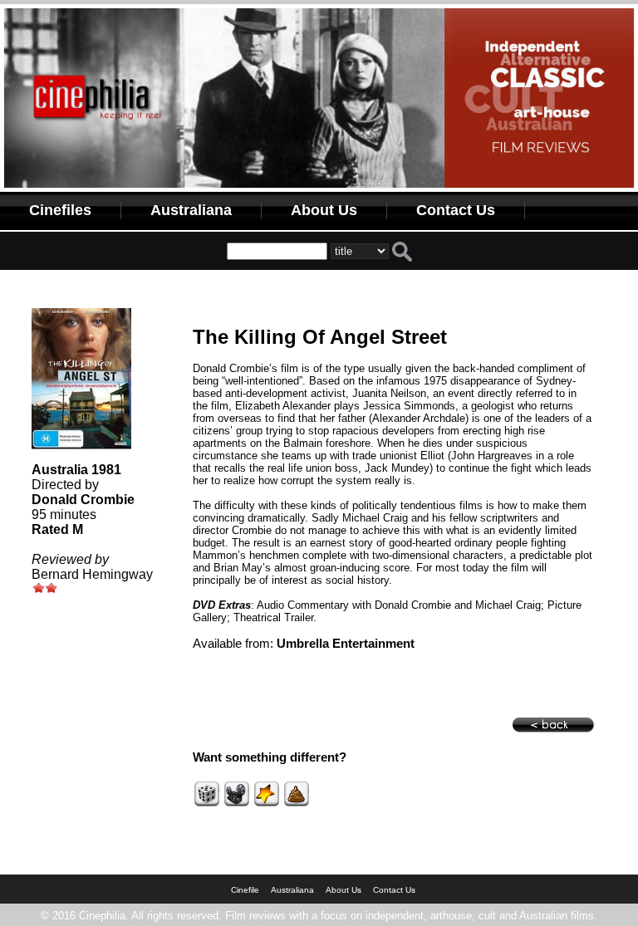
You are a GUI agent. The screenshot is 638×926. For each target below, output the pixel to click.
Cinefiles (60, 210)
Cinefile (245, 889)
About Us (324, 210)
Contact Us (455, 210)
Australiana (191, 210)
